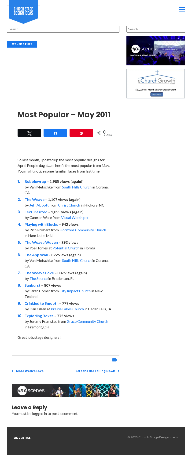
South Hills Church (77, 187)
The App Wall (36, 254)
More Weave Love (30, 371)
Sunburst (33, 285)
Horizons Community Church (82, 230)
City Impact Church (75, 291)
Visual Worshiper (75, 217)
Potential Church (65, 248)
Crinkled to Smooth (42, 303)
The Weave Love (39, 273)
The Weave (34, 199)
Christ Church (69, 205)
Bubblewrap (35, 181)
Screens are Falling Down (95, 371)
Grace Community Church (87, 321)
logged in (39, 413)
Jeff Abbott (39, 205)
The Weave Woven (41, 242)
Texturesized (36, 212)
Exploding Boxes (39, 315)
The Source (39, 278)
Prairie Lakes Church (67, 309)
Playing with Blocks (41, 224)
